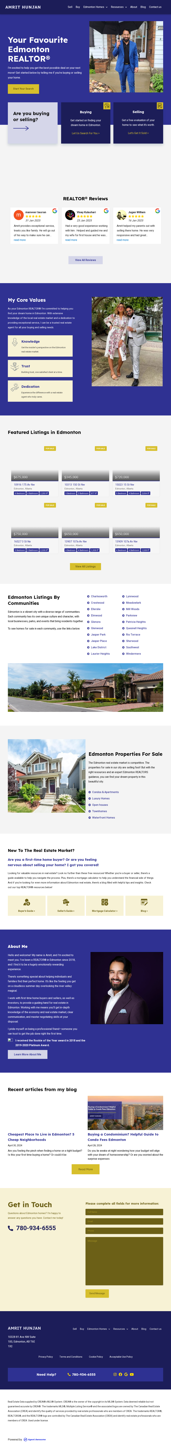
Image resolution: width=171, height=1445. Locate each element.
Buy (78, 7)
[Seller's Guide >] (66, 902)
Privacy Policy (46, 1357)
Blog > (144, 911)
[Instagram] (115, 1374)
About (133, 7)
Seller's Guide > (65, 911)
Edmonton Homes (93, 7)
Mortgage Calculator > (105, 911)
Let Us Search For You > (86, 133)
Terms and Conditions (70, 1357)
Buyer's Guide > (26, 911)
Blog (143, 7)
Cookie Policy (96, 1357)
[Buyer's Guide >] (26, 902)
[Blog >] (144, 902)
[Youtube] (131, 1374)
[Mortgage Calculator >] (105, 902)
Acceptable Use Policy (121, 1357)
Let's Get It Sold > (138, 133)
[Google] (126, 1374)
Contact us (155, 7)
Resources (117, 7)
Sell (70, 7)
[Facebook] (120, 1374)
